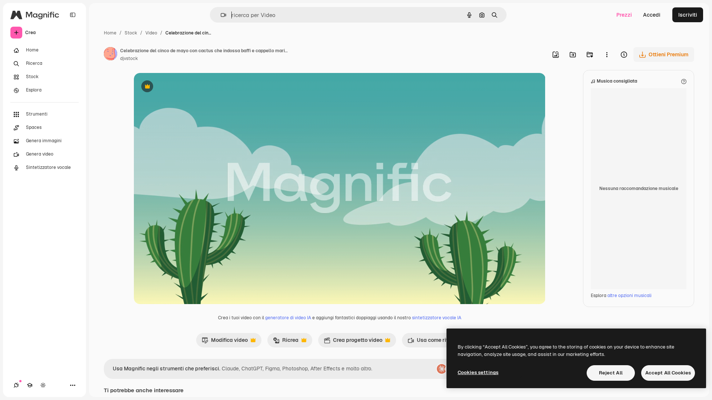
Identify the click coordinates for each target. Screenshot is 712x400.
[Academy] (30, 385)
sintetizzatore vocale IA (436, 318)
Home (110, 33)
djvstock (129, 58)
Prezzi (624, 14)
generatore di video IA (288, 318)
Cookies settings (478, 372)
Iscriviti (687, 14)
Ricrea (286, 342)
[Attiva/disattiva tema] (43, 385)
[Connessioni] (16, 385)
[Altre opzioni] (606, 54)
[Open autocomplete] (220, 15)
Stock (131, 33)
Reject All (611, 373)
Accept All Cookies (668, 373)
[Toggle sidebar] (73, 15)
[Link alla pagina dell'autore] (110, 55)
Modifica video (225, 342)
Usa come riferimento (438, 342)
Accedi (651, 14)
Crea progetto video (353, 342)
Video (151, 33)
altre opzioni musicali (629, 296)
